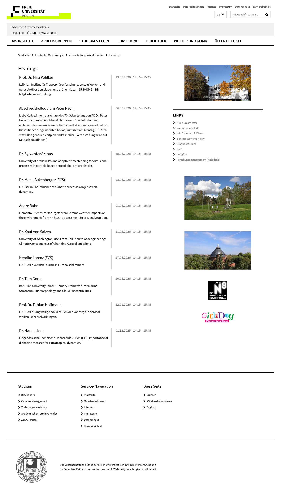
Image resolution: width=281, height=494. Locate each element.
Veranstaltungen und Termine (86, 55)
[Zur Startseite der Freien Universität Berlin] (39, 11)
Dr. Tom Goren (30, 278)
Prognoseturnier (186, 144)
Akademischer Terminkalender (39, 413)
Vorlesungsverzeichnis (34, 407)
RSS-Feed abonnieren (159, 401)
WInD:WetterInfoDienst (190, 133)
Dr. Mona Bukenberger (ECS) (42, 179)
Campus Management (34, 401)
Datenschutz (242, 6)
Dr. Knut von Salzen (35, 231)
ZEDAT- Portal (29, 419)
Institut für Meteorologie (34, 33)
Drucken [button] (151, 395)
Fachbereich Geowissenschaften (30, 27)
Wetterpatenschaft (188, 128)
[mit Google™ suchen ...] (266, 14)
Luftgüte (182, 154)
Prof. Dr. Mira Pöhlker (36, 77)
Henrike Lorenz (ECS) (36, 257)
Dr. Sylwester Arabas (36, 153)
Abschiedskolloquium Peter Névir (46, 108)
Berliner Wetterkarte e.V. (191, 138)
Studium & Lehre (94, 40)
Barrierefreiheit (261, 6)
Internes (211, 6)
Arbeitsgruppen (56, 40)
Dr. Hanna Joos (31, 330)
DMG (179, 149)
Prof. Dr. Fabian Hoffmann (40, 304)
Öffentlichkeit (229, 40)
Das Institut (22, 40)
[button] (220, 14)
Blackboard (28, 395)
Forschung (128, 40)
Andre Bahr (28, 205)
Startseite (174, 6)
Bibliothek (156, 40)
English (150, 407)
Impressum (225, 6)
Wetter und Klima (190, 40)
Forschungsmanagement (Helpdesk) (198, 159)
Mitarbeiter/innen (193, 6)
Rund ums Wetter (187, 123)
